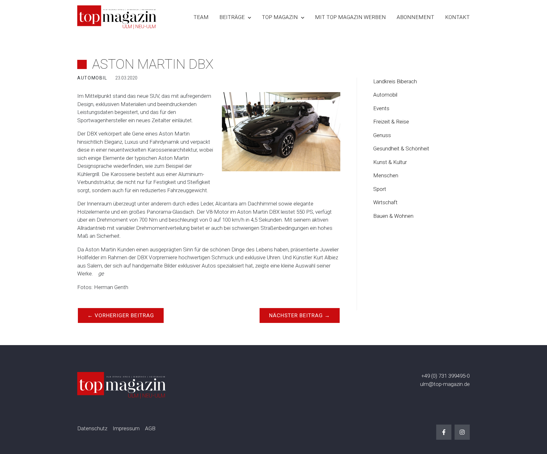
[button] (248, 17)
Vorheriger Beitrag (120, 315)
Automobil (385, 94)
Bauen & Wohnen (393, 216)
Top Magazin (280, 17)
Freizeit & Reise (391, 121)
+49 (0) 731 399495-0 (445, 376)
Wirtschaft (385, 202)
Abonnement (415, 17)
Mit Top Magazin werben (350, 17)
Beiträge (232, 17)
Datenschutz (92, 428)
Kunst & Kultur (390, 162)
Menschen (385, 175)
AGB (150, 428)
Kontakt (457, 17)
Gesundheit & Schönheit (401, 148)
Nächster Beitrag (299, 315)
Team (201, 17)
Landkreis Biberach (395, 81)
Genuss (382, 135)
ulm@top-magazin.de (445, 384)
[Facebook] (443, 432)
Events (381, 108)
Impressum (126, 428)
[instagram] (462, 432)
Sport (379, 189)
